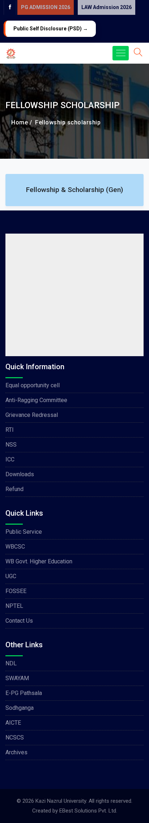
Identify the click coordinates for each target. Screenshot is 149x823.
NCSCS (14, 737)
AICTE (13, 722)
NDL (11, 663)
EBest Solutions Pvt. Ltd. (88, 810)
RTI (9, 429)
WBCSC (15, 546)
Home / (21, 122)
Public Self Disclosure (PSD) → (50, 28)
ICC (9, 459)
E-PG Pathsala (23, 693)
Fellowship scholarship (66, 122)
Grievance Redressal (31, 415)
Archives (16, 752)
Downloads (19, 474)
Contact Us (19, 620)
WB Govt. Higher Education (38, 561)
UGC (10, 576)
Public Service (23, 531)
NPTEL (14, 605)
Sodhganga (19, 707)
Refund (14, 489)
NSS (11, 444)
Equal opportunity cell (32, 385)
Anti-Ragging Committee (36, 400)
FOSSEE (15, 591)
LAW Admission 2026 (106, 7)
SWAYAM (17, 678)
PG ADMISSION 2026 (45, 7)
